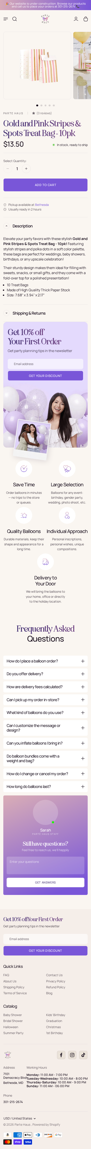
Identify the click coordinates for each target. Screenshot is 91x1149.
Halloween (10, 1027)
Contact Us (54, 975)
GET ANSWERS (45, 882)
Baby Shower (12, 1015)
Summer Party (13, 1033)
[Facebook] (61, 1055)
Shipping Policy (13, 987)
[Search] (14, 19)
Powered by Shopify (46, 1124)
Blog (49, 993)
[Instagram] (72, 1055)
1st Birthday (54, 1033)
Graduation (54, 1021)
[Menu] (5, 19)
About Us (9, 981)
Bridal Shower (13, 1021)
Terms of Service (15, 993)
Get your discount (45, 950)
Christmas (53, 1027)
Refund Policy (55, 987)
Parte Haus (23, 1124)
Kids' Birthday (55, 1015)
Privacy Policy (55, 981)
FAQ (6, 975)
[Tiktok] (83, 1055)
